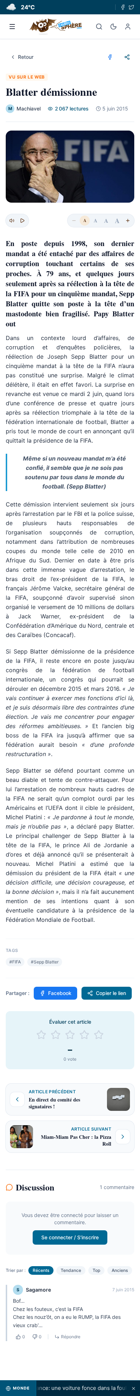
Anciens (120, 1270)
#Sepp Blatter (45, 962)
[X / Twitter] (131, 7)
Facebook (59, 993)
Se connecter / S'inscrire (70, 1237)
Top (96, 1270)
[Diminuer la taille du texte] (74, 221)
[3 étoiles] (70, 1034)
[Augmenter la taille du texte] (128, 221)
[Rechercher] (99, 26)
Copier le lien (111, 993)
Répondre (70, 1336)
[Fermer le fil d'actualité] (133, 1388)
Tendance (71, 1270)
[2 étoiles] (55, 1034)
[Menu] (12, 26)
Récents (41, 1270)
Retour (25, 57)
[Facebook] (123, 7)
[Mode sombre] (113, 26)
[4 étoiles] (84, 1034)
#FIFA (15, 962)
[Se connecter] (127, 26)
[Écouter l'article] (22, 221)
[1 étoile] (41, 1034)
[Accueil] (55, 26)
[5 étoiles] (98, 1034)
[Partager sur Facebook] (110, 57)
